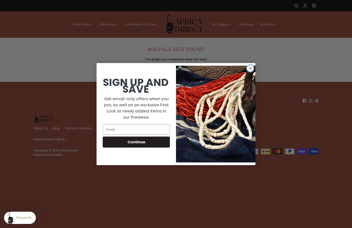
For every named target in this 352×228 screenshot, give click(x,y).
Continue (136, 142)
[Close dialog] (250, 68)
